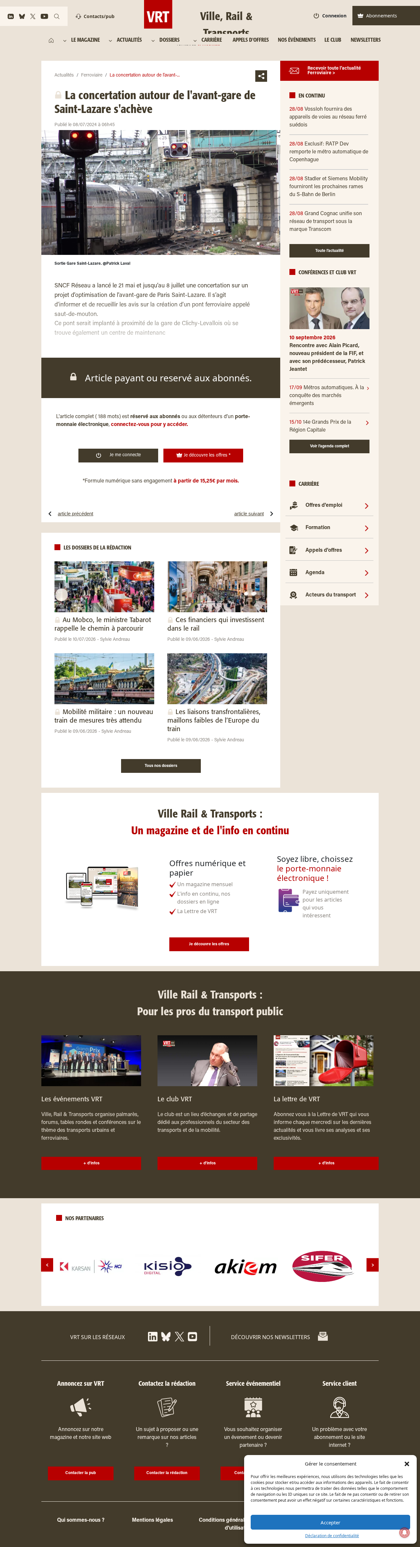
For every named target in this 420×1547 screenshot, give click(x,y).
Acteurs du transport (330, 595)
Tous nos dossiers (161, 766)
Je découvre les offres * (206, 455)
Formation (317, 527)
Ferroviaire (91, 75)
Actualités (64, 75)
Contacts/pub (99, 16)
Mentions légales (152, 1520)
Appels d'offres (323, 550)
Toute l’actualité (329, 251)
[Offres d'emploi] (366, 505)
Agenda (315, 572)
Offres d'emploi (323, 505)
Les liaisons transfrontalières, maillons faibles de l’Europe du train (214, 721)
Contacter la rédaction (166, 1473)
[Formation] (366, 528)
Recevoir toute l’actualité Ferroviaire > (334, 71)
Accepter (330, 1522)
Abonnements (381, 15)
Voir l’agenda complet (329, 446)
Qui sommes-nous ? (80, 1520)
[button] (407, 1463)
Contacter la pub (80, 1473)
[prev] (47, 1265)
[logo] (91, 1266)
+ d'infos (91, 1163)
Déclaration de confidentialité (332, 1535)
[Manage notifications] (404, 1532)
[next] (373, 1265)
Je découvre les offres (209, 944)
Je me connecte (125, 455)
